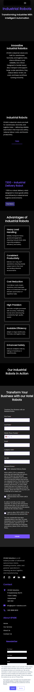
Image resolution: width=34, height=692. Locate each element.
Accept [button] (13, 688)
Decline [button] (21, 688)
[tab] (17, 141)
